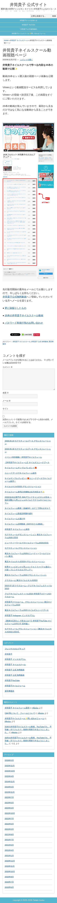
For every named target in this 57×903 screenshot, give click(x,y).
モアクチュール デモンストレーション (21, 548)
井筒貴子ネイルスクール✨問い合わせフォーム (24, 718)
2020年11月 (10, 866)
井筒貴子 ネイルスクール (21, 342)
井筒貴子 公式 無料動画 (14, 675)
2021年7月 (9, 840)
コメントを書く (26, 60)
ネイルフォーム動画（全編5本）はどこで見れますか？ (27, 508)
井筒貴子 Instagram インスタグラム (20, 615)
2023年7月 (9, 797)
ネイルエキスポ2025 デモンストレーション (23, 486)
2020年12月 (10, 861)
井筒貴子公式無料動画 (15, 296)
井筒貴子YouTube (12, 680)
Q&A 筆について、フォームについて (20, 713)
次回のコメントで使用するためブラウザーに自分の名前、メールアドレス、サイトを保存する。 (28, 420)
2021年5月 (9, 845)
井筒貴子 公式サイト (28, 4)
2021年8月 (9, 834)
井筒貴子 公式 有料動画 (39, 342)
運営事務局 (9, 691)
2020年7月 (9, 882)
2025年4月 (9, 776)
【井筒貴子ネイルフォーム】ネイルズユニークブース (27, 462)
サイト (5, 409)
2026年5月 (9, 760)
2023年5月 (9, 803)
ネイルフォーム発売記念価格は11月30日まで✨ (24, 492)
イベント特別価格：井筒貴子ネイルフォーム (23, 457)
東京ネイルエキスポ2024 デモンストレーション (25, 561)
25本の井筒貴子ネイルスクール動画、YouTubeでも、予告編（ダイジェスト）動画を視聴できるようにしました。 (28, 730)
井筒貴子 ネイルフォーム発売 (17, 529)
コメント (7, 367)
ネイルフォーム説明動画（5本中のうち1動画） (24, 524)
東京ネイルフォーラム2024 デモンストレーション (26, 575)
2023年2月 (9, 808)
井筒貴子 (8, 654)
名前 (6, 393)
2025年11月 (10, 766)
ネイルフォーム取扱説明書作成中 (19, 513)
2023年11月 (10, 792)
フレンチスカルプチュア (15, 649)
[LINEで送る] (27, 334)
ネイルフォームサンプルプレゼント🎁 (21, 468)
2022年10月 (10, 813)
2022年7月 (9, 818)
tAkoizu (35, 708)
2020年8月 (9, 877)
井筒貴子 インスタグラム (15, 659)
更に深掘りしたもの (15, 308)
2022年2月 (9, 829)
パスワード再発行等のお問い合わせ (24, 323)
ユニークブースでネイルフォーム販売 (20, 473)
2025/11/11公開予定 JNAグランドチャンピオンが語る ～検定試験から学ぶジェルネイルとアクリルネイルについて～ (28, 500)
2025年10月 (10, 771)
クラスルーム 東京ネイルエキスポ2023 (21, 580)
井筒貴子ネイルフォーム (15, 686)
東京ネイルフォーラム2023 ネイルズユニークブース (27, 610)
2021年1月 (9, 855)
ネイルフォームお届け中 (15, 519)
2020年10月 (10, 871)
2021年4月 (9, 850)
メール (7, 401)
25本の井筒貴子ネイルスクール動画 (24, 315)
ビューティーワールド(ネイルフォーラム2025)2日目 (27, 543)
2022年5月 (9, 824)
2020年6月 (9, 887)
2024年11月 (10, 782)
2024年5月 (9, 787)
